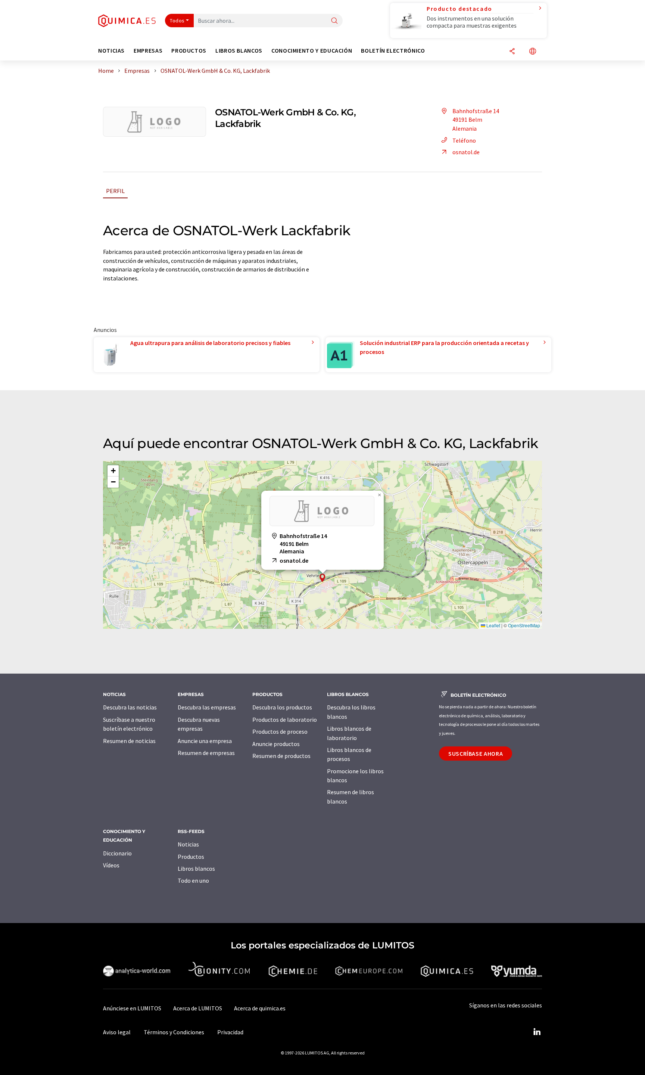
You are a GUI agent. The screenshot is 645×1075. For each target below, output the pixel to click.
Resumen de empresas (206, 752)
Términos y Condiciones (174, 1032)
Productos (191, 856)
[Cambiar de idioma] (532, 51)
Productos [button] (188, 50)
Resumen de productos (281, 755)
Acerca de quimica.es (260, 1008)
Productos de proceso (280, 731)
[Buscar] (334, 21)
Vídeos (111, 865)
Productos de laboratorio (284, 719)
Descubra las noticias (130, 707)
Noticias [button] (111, 50)
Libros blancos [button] (238, 50)
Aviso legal (117, 1032)
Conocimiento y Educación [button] (311, 50)
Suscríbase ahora (475, 753)
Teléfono (464, 140)
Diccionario (117, 853)
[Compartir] (512, 51)
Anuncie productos (276, 744)
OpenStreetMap (524, 625)
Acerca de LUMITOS (197, 1008)
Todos (177, 20)
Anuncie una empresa (205, 741)
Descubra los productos (282, 707)
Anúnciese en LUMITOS (132, 1008)
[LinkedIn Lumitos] (537, 1032)
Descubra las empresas (207, 707)
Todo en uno (193, 880)
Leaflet (492, 625)
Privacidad (230, 1032)
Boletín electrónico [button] (393, 50)
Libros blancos (196, 868)
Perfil (115, 191)
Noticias (188, 844)
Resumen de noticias (129, 741)
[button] (322, 578)
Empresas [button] (148, 50)
